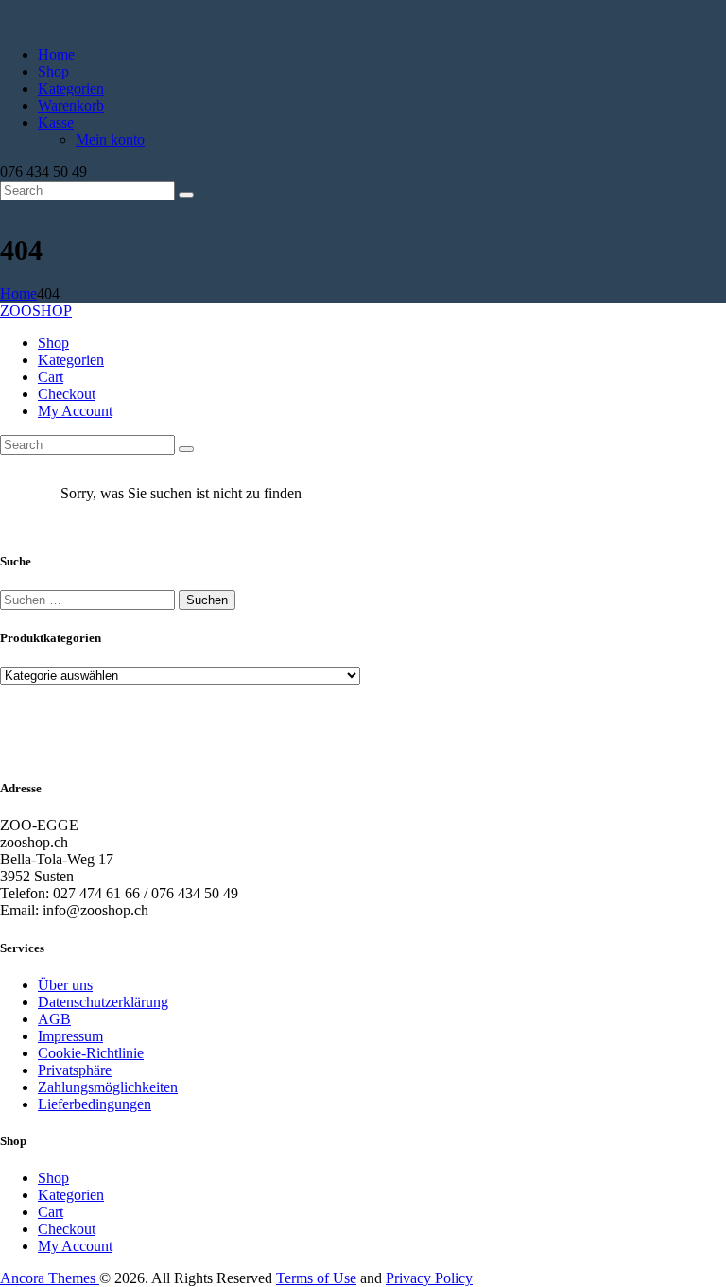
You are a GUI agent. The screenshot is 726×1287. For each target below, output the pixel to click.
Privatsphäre (75, 1070)
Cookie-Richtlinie (91, 1053)
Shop (53, 1178)
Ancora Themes (49, 1278)
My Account (75, 1246)
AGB (54, 1019)
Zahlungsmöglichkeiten (108, 1087)
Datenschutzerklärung (103, 1002)
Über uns (65, 985)
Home (18, 294)
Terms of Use (316, 1278)
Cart (50, 1212)
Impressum (70, 1036)
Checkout (66, 1229)
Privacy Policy (429, 1278)
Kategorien (71, 1195)
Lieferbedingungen (94, 1104)
